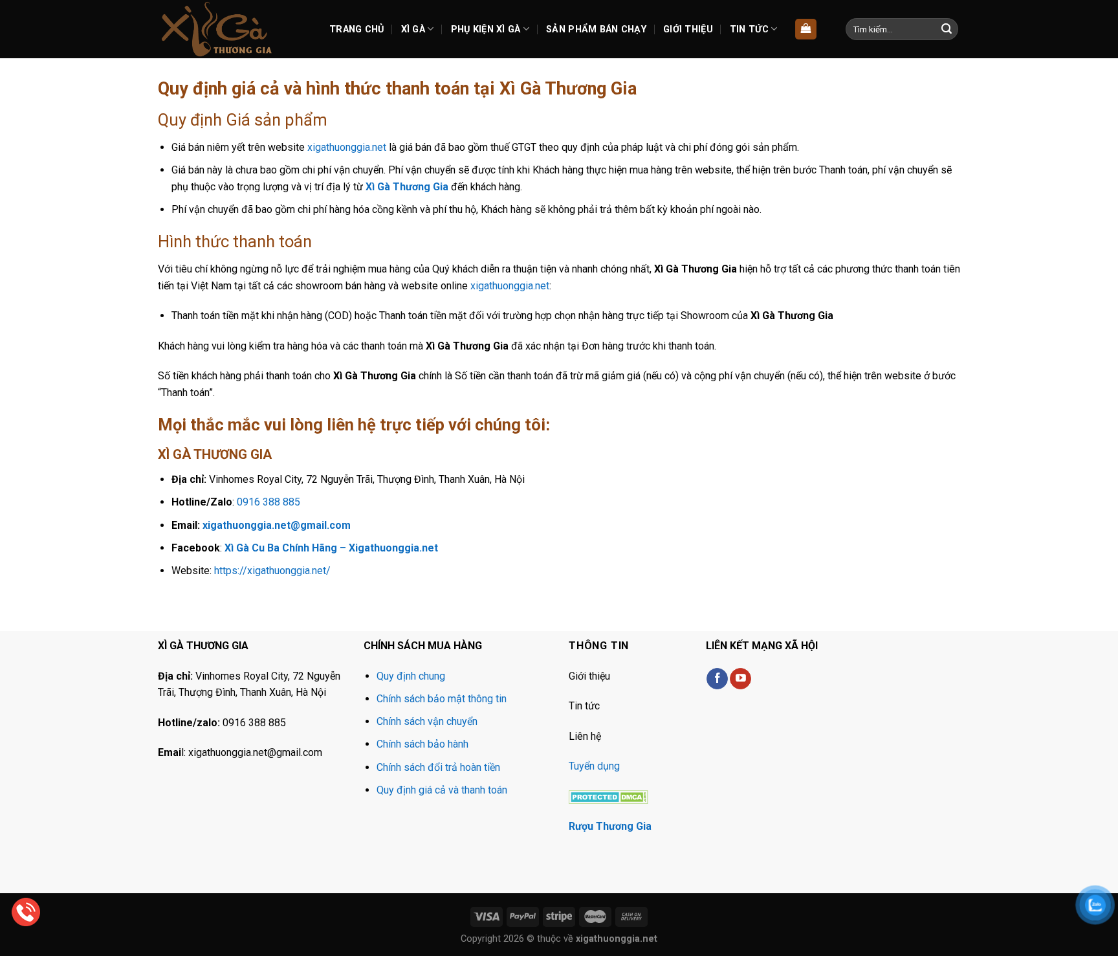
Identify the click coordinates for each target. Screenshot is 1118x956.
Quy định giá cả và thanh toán (442, 790)
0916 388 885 (268, 502)
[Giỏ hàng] (806, 29)
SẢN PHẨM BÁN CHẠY (596, 29)
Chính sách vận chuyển (427, 721)
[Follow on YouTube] (740, 679)
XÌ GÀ (413, 29)
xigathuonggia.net (346, 147)
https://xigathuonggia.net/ (272, 570)
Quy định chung (411, 676)
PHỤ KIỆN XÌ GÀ (486, 29)
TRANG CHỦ (356, 29)
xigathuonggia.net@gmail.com (277, 525)
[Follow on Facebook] (717, 679)
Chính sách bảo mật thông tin (442, 699)
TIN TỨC (749, 29)
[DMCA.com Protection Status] (608, 796)
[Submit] (947, 29)
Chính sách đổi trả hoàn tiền (438, 767)
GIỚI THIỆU (688, 29)
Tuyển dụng (594, 766)
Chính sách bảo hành (422, 744)
